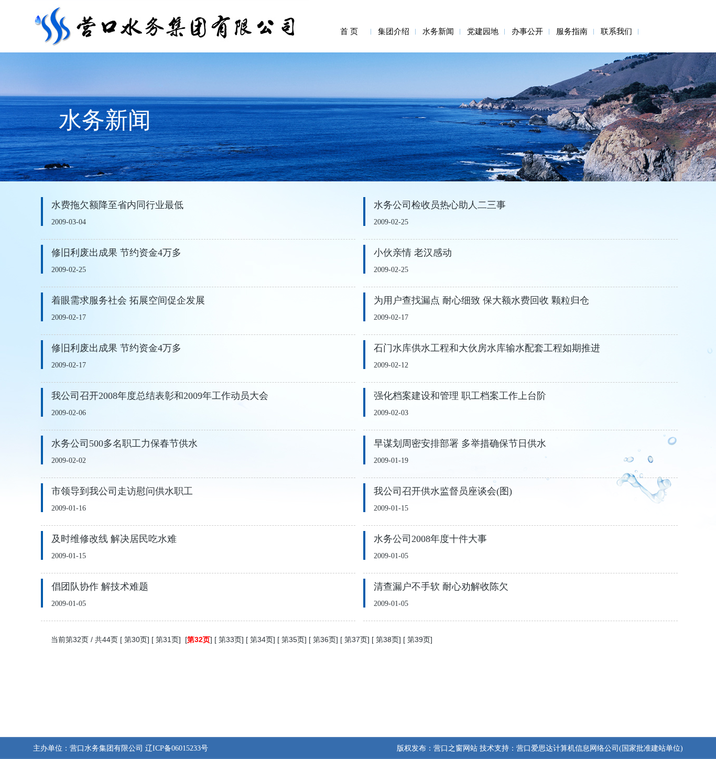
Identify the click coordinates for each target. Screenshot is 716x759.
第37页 (355, 639)
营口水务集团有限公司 (106, 748)
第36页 (324, 639)
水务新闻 (438, 31)
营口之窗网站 (455, 748)
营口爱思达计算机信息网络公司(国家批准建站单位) (599, 748)
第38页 (387, 639)
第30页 (135, 639)
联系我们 (616, 31)
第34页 (261, 639)
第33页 (230, 639)
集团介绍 (393, 31)
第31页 (167, 639)
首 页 (349, 31)
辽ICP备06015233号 (175, 748)
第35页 (293, 639)
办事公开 (527, 31)
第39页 (418, 639)
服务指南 (572, 31)
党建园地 (482, 31)
